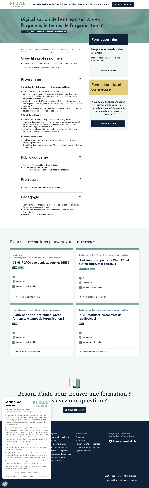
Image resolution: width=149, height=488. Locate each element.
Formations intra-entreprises (88, 447)
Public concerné (34, 157)
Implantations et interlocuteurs (56, 437)
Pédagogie (30, 197)
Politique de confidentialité (54, 457)
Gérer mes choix (27, 476)
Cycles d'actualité (83, 451)
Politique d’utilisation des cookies (57, 454)
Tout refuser (10, 476)
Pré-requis (30, 179)
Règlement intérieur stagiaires (55, 451)
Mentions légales (131, 476)
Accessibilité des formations (55, 447)
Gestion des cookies (113, 476)
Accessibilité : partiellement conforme (123, 480)
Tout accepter (43, 476)
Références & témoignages (54, 444)
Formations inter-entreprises (88, 444)
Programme (31, 79)
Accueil (24, 49)
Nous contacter (108, 123)
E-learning (80, 437)
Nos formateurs (49, 440)
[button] (5, 484)
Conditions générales (52, 461)
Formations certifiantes (86, 440)
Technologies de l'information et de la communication (44, 32)
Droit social (32, 49)
